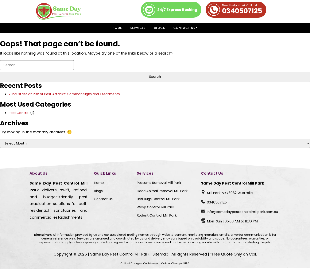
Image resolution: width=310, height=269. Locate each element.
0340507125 (242, 9)
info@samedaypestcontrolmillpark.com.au (242, 211)
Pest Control (18, 112)
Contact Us (184, 28)
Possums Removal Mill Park (159, 182)
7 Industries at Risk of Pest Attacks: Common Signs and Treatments (64, 94)
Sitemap (160, 254)
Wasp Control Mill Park (155, 207)
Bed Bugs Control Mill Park (158, 199)
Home (117, 28)
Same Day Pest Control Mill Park (119, 254)
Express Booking (177, 9)
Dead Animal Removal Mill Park (162, 191)
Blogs (159, 28)
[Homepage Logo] (59, 11)
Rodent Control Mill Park (157, 215)
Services (138, 28)
